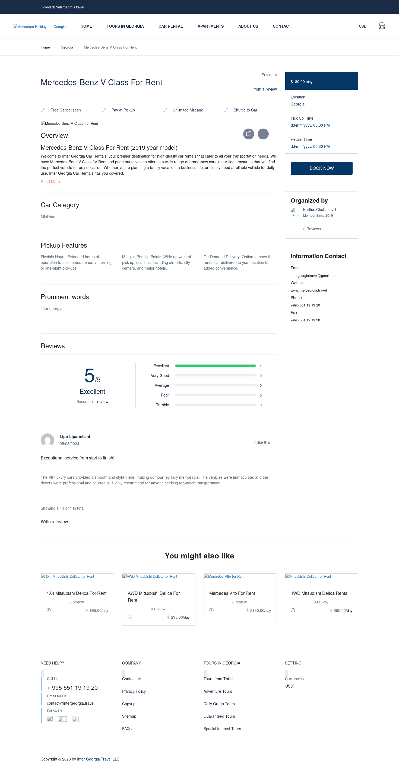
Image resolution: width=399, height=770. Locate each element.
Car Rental (171, 26)
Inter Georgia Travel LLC (98, 759)
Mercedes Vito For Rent (232, 593)
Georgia (67, 47)
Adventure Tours (218, 691)
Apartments (211, 26)
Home (86, 26)
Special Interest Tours (222, 728)
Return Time (301, 139)
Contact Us (131, 678)
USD (363, 26)
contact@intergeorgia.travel (63, 7)
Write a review (55, 521)
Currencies (294, 678)
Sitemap (129, 716)
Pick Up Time (302, 118)
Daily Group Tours (219, 703)
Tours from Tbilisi (218, 678)
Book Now (322, 168)
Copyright (130, 703)
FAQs (127, 728)
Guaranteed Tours (219, 716)
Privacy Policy (134, 691)
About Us (248, 26)
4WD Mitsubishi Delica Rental (320, 593)
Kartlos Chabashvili (319, 209)
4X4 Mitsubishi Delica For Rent (76, 593)
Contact (282, 26)
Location (298, 97)
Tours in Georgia (125, 26)
